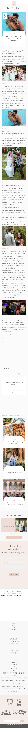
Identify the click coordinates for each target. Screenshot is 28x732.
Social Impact (14, 664)
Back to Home (14, 655)
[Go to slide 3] (14, 533)
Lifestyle (14, 625)
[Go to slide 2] (13, 533)
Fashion (14, 636)
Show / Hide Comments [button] (14, 374)
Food (14, 634)
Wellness (14, 629)
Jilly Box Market (14, 650)
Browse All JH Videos (14, 537)
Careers (14, 670)
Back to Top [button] (13, 727)
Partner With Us (14, 668)
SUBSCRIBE (14, 574)
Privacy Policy (9, 725)
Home (14, 627)
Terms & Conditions (17, 725)
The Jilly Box (14, 470)
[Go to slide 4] (16, 534)
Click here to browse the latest (14, 593)
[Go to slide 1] (11, 533)
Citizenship (14, 631)
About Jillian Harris (14, 660)
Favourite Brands (14, 652)
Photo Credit (5, 83)
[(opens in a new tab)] (14, 525)
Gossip (14, 33)
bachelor (6, 368)
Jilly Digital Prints (14, 641)
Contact (14, 666)
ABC (3, 368)
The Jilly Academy (14, 662)
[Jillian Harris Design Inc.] (14, 8)
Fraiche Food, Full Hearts (14, 648)
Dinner (14, 439)
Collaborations (14, 646)
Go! (22, 720)
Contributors (14, 638)
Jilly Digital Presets (14, 643)
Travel (14, 500)
